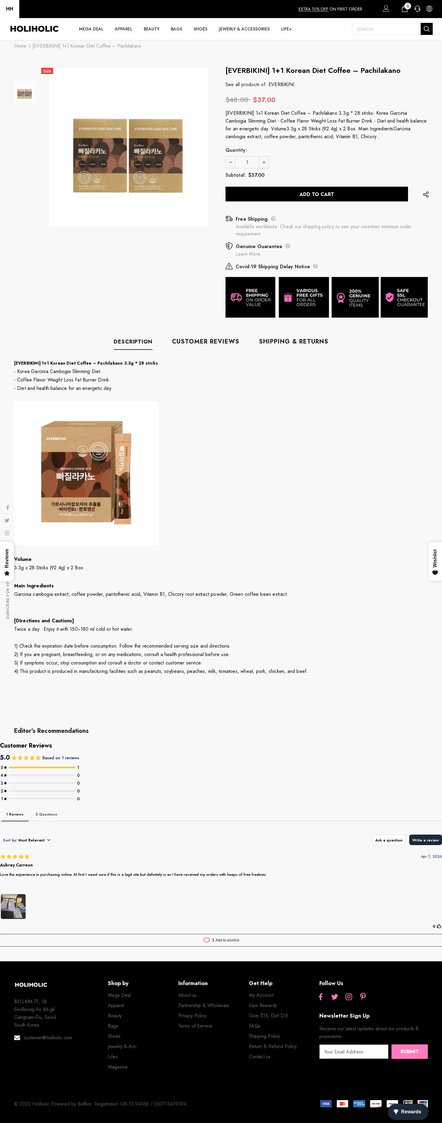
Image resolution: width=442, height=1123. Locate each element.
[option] (128, 146)
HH (9, 8)
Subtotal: (236, 175)
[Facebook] (320, 997)
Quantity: (236, 150)
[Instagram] (348, 997)
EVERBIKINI (281, 84)
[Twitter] (334, 997)
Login (385, 10)
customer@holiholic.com (48, 1037)
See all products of (246, 84)
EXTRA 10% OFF (313, 9)
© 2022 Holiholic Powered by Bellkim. (54, 1103)
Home (20, 45)
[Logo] (34, 29)
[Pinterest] (363, 997)
